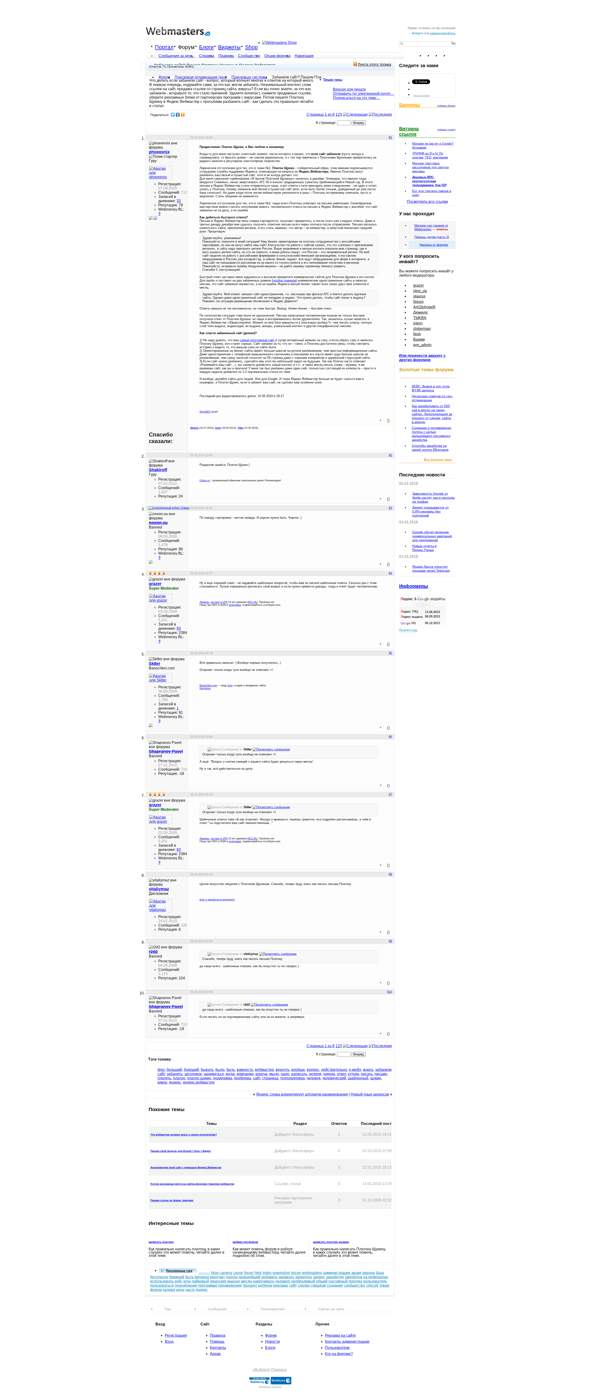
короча (261, 1074)
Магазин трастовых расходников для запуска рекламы (430, 167)
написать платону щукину (331, 1242)
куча (187, 1281)
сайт (256, 1078)
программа (207, 1285)
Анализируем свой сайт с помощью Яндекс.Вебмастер (185, 1167)
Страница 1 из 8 (321, 114)
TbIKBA (419, 318)
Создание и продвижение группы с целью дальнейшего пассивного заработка (431, 434)
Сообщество (249, 56)
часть (190, 1290)
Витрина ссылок (409, 131)
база (380, 1273)
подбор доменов (284, 280)
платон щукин (199, 1078)
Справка (206, 56)
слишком (318, 1285)
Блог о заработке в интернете (217, 899)
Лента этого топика (374, 64)
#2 (390, 455)
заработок (335, 1277)
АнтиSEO (205, 411)
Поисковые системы (249, 77)
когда (230, 1074)
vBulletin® (261, 1370)
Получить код (408, 630)
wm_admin (422, 345)
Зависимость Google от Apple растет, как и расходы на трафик (433, 497)
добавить (269, 1277)
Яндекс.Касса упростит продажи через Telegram (431, 568)
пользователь (375, 1281)
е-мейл (355, 1070)
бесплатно (159, 1277)
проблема (242, 1078)
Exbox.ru (205, 480)
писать (367, 1074)
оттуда (353, 1074)
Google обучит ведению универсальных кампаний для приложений (432, 536)
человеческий (334, 1078)
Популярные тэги (179, 1271)
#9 (390, 941)
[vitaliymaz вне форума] (160, 905)
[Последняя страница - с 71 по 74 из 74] (380, 114)
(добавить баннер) (446, 105)
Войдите (418, 33)
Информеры (413, 586)
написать (299, 1074)
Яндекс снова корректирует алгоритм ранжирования (302, 1094)
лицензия (218, 1281)
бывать (207, 1070)
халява (169, 1290)
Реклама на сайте (340, 1335)
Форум (186, 47)
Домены (204, 602)
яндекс (175, 1082)
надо (285, 1074)
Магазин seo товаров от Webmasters (431, 227)
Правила (226, 56)
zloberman (422, 329)
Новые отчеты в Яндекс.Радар (424, 548)
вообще (298, 1070)
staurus (419, 296)
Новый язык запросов (370, 1094)
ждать (368, 1070)
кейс (178, 1281)
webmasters (312, 1273)
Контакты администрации (347, 1342)
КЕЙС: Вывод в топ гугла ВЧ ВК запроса (431, 388)
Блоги (206, 47)
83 (179, 628)
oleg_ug (420, 291)
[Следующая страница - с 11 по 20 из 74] (355, 114)
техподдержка (292, 1078)
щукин (375, 1078)
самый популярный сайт (257, 340)
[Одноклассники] (182, 115)
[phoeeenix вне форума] (160, 173)
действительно (334, 1070)
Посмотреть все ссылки (427, 202)
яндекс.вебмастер (199, 1082)
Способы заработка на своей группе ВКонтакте (430, 448)
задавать (286, 1277)
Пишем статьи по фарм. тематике (171, 1200)
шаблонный (358, 1078)
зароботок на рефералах (366, 1277)
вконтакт (217, 1277)
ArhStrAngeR (424, 307)
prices (296, 1273)
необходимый (303, 1281)
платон (179, 1078)
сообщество (354, 1285)
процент (250, 1285)
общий (321, 1281)
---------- (204, 1273)
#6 (390, 736)
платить (164, 1078)
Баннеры (409, 104)
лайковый (200, 1281)
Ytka (240, 427)
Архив (215, 1354)
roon (218, 427)
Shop (251, 47)
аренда (368, 1273)
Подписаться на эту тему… (356, 98)
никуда (329, 1074)
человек (313, 1078)
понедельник (186, 1285)
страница (270, 1078)
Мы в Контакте (421, 95)
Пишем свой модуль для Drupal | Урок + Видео (180, 1151)
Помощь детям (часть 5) (431, 237)
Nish (417, 334)
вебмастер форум (245, 1242)
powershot (281, 1273)
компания (245, 1074)
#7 (390, 794)
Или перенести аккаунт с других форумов (422, 358)
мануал (233, 1281)
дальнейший (249, 1277)
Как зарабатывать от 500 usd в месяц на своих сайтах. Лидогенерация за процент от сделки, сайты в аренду (432, 414)
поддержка (222, 1078)
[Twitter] (172, 115)
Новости (272, 1342)
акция (356, 1273)
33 (179, 201)
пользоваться (162, 1285)
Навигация (304, 56)
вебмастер (264, 1070)
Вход (169, 1342)
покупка (355, 1281)
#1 (390, 137)
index (267, 1273)
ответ (341, 1074)
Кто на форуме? (339, 1354)
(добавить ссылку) (446, 129)
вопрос (313, 1070)
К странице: (326, 123)
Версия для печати (349, 89)
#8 (390, 874)
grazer (418, 285)
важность (245, 1070)
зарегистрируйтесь (442, 33)
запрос (319, 1277)
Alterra (194, 427)
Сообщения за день (176, 56)
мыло (274, 1074)
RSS (452, 56)
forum (249, 1273)
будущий (191, 1070)
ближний (176, 1277)
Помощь (217, 1342)
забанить (174, 1074)
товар (384, 1285)
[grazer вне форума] (160, 598)
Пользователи (337, 1348)
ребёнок (265, 1285)
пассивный (338, 1281)
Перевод (279, 1370)
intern (418, 323)
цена (180, 1290)
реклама (280, 1285)
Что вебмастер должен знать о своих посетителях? (183, 1134)
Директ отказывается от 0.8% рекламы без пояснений (430, 511)
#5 (390, 653)
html (258, 1273)
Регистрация (176, 1335)
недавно (282, 1281)
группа (232, 1277)
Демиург (420, 312)
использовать (162, 1281)
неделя (315, 1074)
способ (372, 1285)
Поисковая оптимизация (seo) (201, 77)
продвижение (230, 1285)
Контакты (205, 688)
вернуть (282, 1070)
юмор (162, 1082)
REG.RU (252, 602)
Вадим (419, 339)
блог (229, 685)
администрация (336, 1273)
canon (238, 1273)
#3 (390, 508)
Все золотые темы (438, 459)
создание (335, 1285)
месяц (246, 1281)
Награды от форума (434, 245)
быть (230, 1070)
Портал (164, 47)
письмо (380, 1074)
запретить (303, 1277)
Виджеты (229, 47)
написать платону (161, 1242)
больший (174, 1070)
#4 (390, 573)
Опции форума (277, 56)
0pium (418, 302)
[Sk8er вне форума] (160, 678)
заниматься (214, 1074)
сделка (303, 1285)
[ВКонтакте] (177, 115)
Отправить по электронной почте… (363, 94)
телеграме (235, 604)
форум (156, 1290)
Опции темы (333, 79)
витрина (202, 1277)
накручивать (263, 1281)
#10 (389, 991)
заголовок (193, 1074)
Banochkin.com (208, 685)
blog (215, 1273)
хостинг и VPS (219, 602)
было (219, 1070)
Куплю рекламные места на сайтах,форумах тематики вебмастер (192, 1183)
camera (226, 1273)
